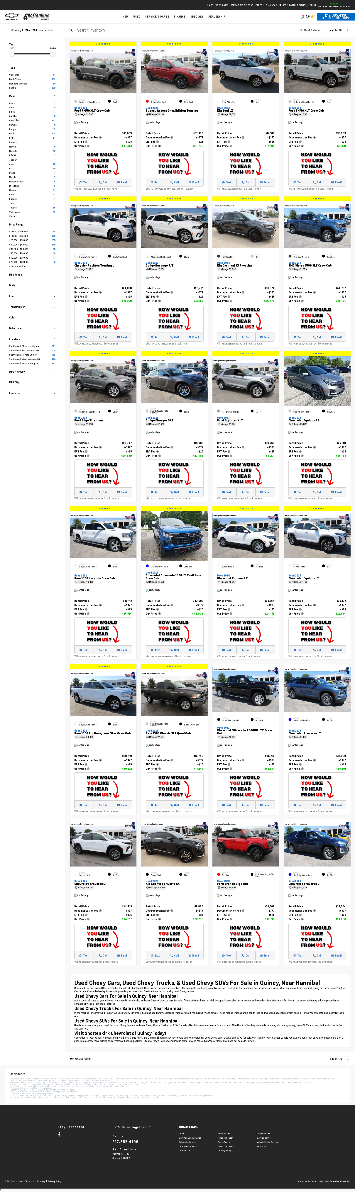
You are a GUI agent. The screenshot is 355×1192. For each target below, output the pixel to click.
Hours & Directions (336, 18)
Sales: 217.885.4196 (217, 5)
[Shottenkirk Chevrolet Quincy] (36, 16)
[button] (134, 70)
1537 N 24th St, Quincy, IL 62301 (298, 5)
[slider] (11, 53)
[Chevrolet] (12, 17)
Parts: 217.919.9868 (266, 5)
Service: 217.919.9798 (242, 5)
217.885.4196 (336, 15)
